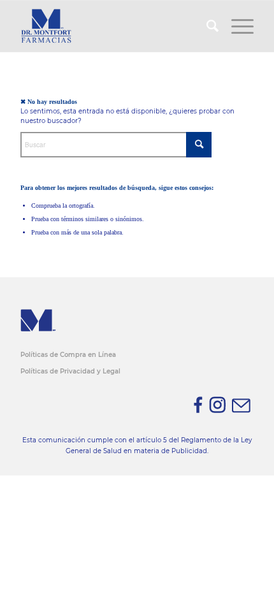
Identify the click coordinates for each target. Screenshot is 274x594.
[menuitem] (206, 26)
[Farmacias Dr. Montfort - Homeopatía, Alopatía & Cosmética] (113, 26)
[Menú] (236, 26)
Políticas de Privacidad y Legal (70, 371)
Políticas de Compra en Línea (68, 355)
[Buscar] (206, 26)
